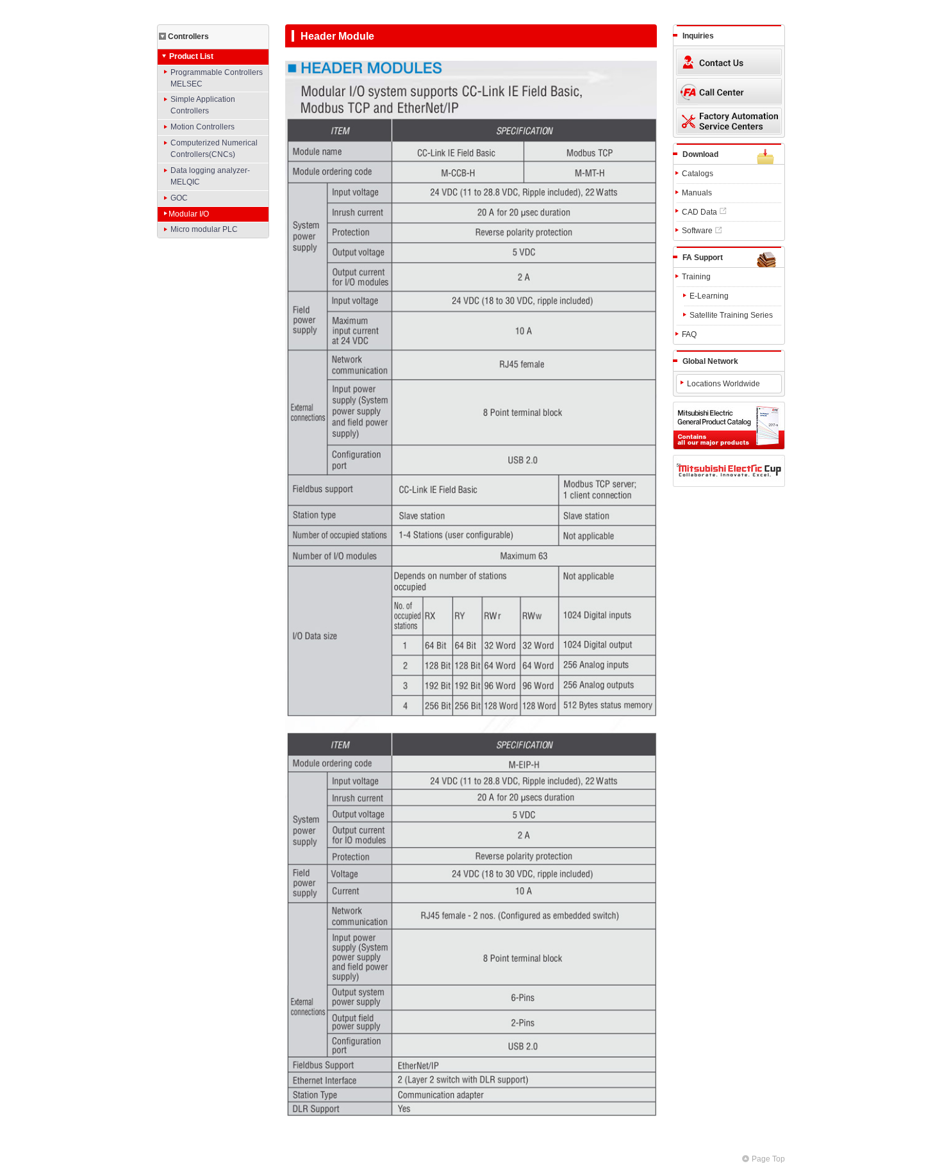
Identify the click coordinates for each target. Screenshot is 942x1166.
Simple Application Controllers (202, 105)
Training (696, 276)
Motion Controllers (202, 126)
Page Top (768, 1158)
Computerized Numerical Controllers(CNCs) (214, 148)
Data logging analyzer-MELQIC (210, 176)
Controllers (188, 36)
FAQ (689, 334)
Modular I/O (189, 213)
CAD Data (699, 212)
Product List (191, 56)
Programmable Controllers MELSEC (216, 78)
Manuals (697, 192)
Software (697, 230)
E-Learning (709, 296)
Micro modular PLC (204, 229)
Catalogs (697, 173)
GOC (179, 197)
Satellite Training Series (731, 315)
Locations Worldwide (723, 383)
